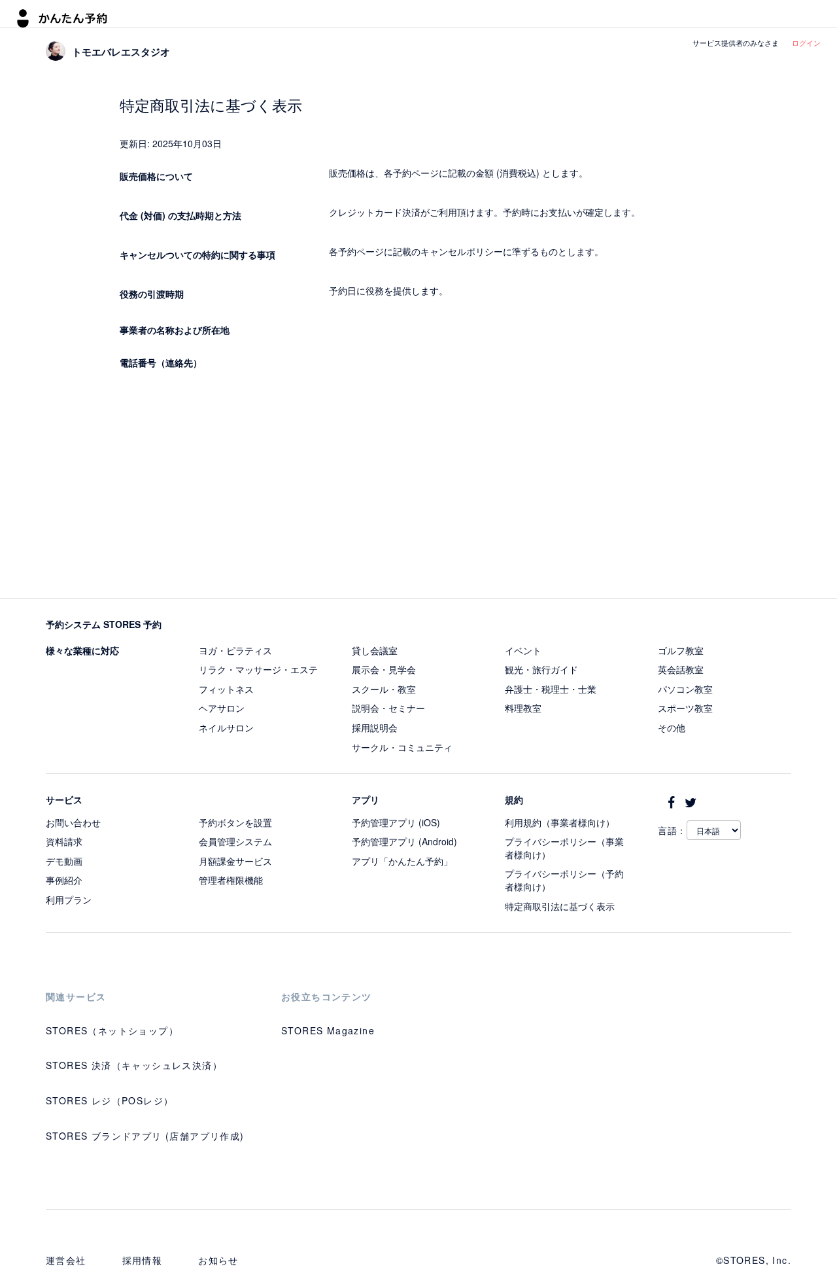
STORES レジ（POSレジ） (109, 1100)
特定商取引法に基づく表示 (560, 906)
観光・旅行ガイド (541, 669)
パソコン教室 (685, 688)
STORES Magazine (328, 1030)
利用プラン (69, 899)
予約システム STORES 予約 (104, 624)
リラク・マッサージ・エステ (258, 669)
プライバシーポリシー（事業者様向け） (564, 848)
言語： (672, 830)
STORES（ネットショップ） (112, 1030)
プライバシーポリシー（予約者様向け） (564, 880)
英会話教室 (681, 669)
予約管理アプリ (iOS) (396, 822)
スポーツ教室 (685, 707)
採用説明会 (375, 727)
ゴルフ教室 (681, 650)
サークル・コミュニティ (402, 747)
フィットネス (226, 688)
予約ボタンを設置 (235, 822)
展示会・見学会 (384, 669)
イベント (523, 650)
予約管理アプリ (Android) (404, 841)
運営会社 (66, 1260)
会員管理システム (235, 841)
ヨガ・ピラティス (235, 650)
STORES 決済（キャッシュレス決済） (134, 1065)
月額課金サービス (235, 860)
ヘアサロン (222, 707)
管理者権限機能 (231, 879)
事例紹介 (64, 879)
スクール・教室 (384, 688)
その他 (671, 727)
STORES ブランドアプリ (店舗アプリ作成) (145, 1135)
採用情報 (142, 1260)
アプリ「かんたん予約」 (402, 860)
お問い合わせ (73, 822)
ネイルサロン (226, 727)
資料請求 (64, 841)
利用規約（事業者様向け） (560, 822)
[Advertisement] (419, 486)
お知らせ (218, 1260)
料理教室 (523, 707)
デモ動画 (64, 860)
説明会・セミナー (388, 707)
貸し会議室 (375, 650)
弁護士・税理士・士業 (550, 688)
